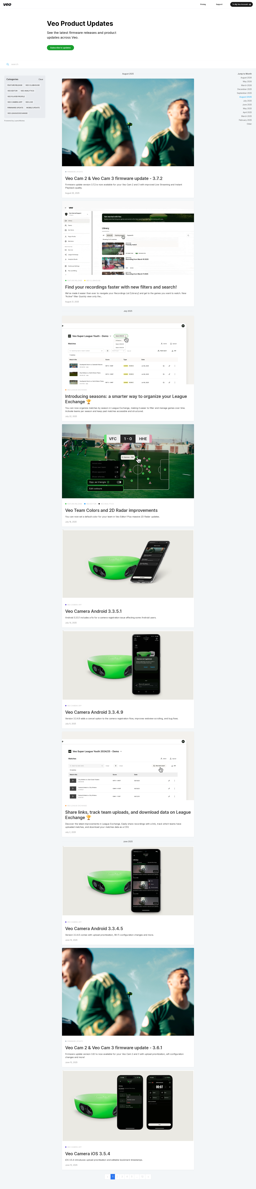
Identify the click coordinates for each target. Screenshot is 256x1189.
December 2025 (244, 89)
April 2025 (247, 112)
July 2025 (247, 101)
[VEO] (7, 4)
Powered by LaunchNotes (14, 121)
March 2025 (246, 116)
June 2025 (247, 104)
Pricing (203, 4)
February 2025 (245, 120)
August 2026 (246, 77)
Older (249, 124)
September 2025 (244, 93)
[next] (148, 1176)
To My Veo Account (240, 4)
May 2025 (247, 108)
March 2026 (246, 85)
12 (142, 1176)
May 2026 (247, 81)
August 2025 (245, 97)
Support (219, 4)
